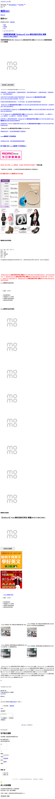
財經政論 (12, 22)
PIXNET (16, 779)
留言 (15, 701)
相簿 (4, 25)
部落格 (5, 26)
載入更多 (3, 711)
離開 (8, 796)
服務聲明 (41, 779)
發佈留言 (3, 719)
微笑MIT (5, 11)
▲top (2, 708)
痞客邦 (11, 701)
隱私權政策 (35, 779)
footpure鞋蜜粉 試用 (8, 594)
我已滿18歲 (3, 796)
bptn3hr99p (3, 693)
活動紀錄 (11, 705)
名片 (4, 28)
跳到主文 (3, 15)
